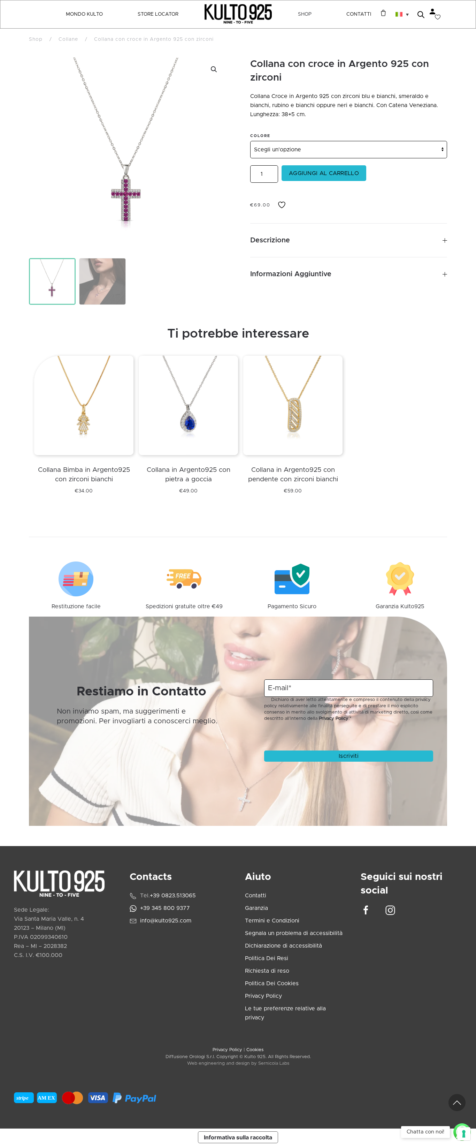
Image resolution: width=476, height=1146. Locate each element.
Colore (260, 136)
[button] (402, 14)
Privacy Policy (333, 718)
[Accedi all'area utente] (432, 11)
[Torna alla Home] (238, 14)
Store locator (158, 14)
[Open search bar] (420, 14)
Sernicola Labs (273, 1063)
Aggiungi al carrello (324, 173)
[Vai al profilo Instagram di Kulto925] (390, 910)
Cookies (254, 1050)
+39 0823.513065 (173, 895)
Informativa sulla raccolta (238, 1137)
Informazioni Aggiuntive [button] (290, 274)
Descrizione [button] (270, 240)
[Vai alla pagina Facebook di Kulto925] (366, 910)
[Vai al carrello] (381, 12)
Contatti (358, 14)
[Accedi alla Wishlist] (437, 17)
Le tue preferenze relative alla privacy (285, 1013)
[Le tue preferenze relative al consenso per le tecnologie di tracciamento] (463, 1133)
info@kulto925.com (165, 920)
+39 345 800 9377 (165, 908)
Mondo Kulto (84, 14)
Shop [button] (305, 14)
